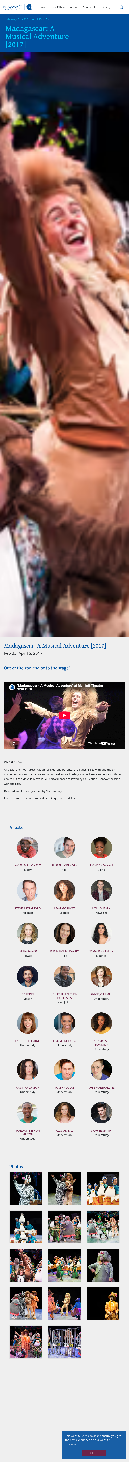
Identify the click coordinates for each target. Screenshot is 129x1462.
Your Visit (89, 7)
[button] (42, 7)
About (74, 7)
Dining (106, 7)
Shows (42, 7)
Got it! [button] (94, 1452)
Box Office (58, 7)
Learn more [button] (73, 1444)
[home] (18, 7)
